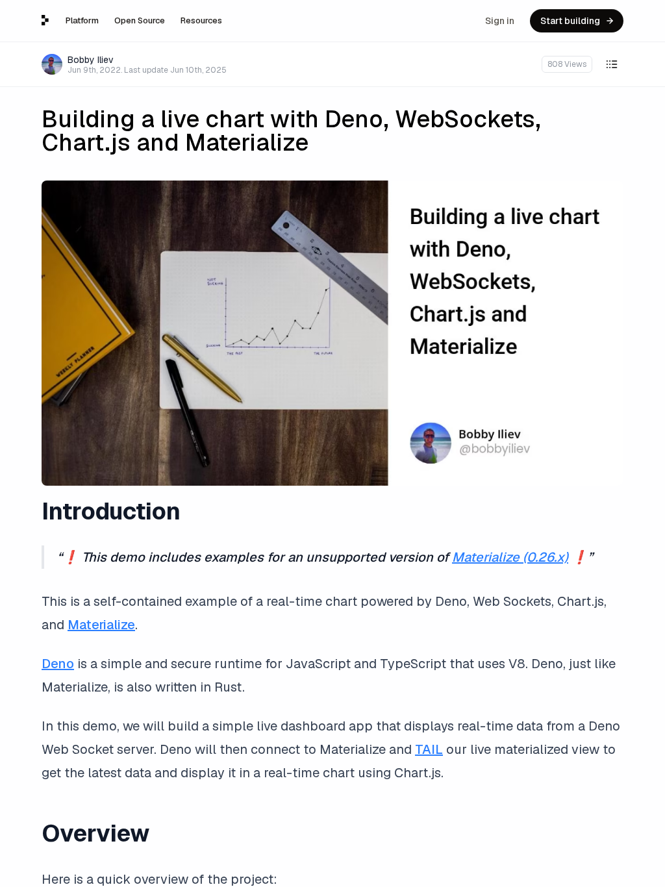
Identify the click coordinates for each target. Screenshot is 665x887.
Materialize (101, 624)
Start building (570, 21)
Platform (82, 20)
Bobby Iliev (91, 60)
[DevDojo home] (45, 20)
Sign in (499, 21)
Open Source (139, 20)
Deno (58, 663)
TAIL (429, 749)
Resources (201, 20)
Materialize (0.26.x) (510, 557)
